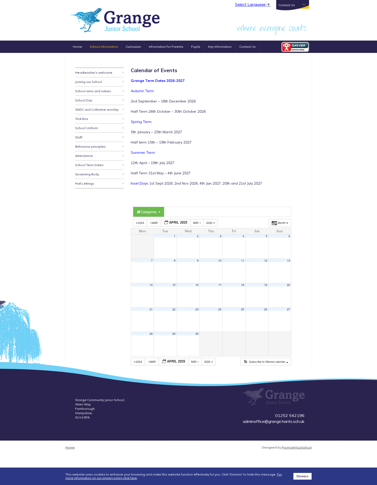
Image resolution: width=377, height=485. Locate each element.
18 (242, 285)
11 (242, 260)
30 (197, 334)
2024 (141, 223)
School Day (83, 100)
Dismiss (302, 476)
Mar (154, 223)
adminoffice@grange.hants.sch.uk (273, 421)
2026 (209, 223)
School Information (104, 47)
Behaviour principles (90, 146)
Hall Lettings (84, 183)
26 (265, 309)
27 (288, 309)
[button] (266, 361)
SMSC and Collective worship (97, 109)
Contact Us (247, 47)
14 (151, 285)
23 (197, 309)
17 (219, 285)
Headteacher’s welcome (93, 72)
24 (219, 309)
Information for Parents (166, 47)
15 (173, 285)
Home (77, 47)
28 (151, 334)
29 (173, 334)
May (196, 223)
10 (219, 260)
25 (242, 309)
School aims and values (93, 91)
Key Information (220, 47)
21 (151, 309)
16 (197, 285)
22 (173, 309)
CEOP (295, 47)
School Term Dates (89, 165)
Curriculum (133, 47)
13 (288, 260)
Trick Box (81, 119)
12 (265, 260)
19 (265, 285)
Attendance (84, 156)
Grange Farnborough (115, 20)
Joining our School (88, 82)
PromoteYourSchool (297, 447)
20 (288, 285)
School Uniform (86, 128)
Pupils (195, 47)
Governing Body (87, 174)
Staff (78, 137)
